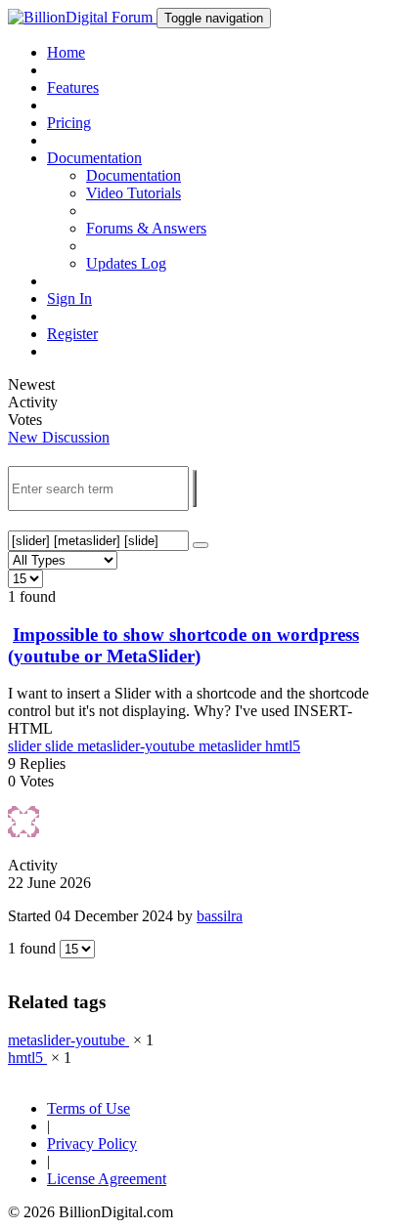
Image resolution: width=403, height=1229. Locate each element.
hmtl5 (282, 746)
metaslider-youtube (138, 746)
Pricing (69, 122)
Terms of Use (88, 1108)
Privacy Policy (92, 1143)
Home (66, 52)
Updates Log (126, 263)
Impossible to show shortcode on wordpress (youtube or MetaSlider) (183, 645)
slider (26, 746)
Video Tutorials (133, 193)
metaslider (232, 746)
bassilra (220, 916)
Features (73, 87)
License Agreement (106, 1178)
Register (72, 333)
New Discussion (59, 437)
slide (61, 746)
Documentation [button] (94, 157)
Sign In (69, 298)
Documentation (133, 175)
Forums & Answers (146, 228)
